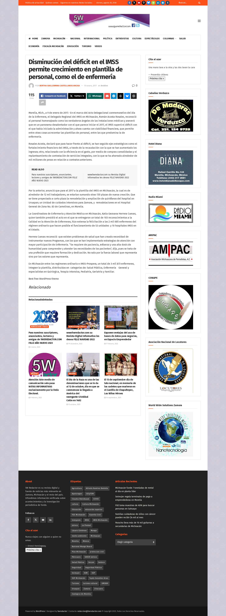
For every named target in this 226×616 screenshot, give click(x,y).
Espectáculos (152, 38)
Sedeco (101, 562)
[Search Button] (199, 3)
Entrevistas (122, 38)
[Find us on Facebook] (129, 3)
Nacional (75, 38)
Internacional (92, 38)
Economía (34, 46)
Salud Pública (78, 562)
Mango (94, 531)
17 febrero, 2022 (112, 344)
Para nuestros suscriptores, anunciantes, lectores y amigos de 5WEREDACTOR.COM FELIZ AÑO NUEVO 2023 (54, 177)
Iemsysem (76, 520)
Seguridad (76, 568)
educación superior (93, 510)
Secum (91, 562)
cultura (75, 504)
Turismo (86, 46)
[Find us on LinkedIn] (158, 3)
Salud (182, 38)
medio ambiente (79, 536)
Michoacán (59, 38)
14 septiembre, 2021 (113, 398)
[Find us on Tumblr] (168, 3)
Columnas (168, 38)
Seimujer (76, 573)
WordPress (40, 611)
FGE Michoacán (78, 515)
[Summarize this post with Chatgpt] (134, 96)
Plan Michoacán (79, 552)
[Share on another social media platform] (42, 102)
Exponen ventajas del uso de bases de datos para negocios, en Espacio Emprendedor (120, 336)
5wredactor (62, 611)
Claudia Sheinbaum (80, 499)
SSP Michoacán (78, 578)
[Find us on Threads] (144, 3)
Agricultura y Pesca (39, 327)
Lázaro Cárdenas (79, 531)
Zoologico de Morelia (81, 594)
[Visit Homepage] (109, 21)
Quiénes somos (52, 3)
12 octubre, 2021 (74, 404)
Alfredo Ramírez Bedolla (97, 488)
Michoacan (95, 536)
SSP (93, 573)
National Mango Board (82, 547)
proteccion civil (97, 552)
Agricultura (77, 488)
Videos (98, 46)
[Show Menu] (199, 21)
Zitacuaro (98, 589)
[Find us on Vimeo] (153, 3)
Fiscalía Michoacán (53, 46)
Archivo (104, 85)
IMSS (87, 520)
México (86, 541)
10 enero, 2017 (90, 85)
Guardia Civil (95, 515)
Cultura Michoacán (90, 504)
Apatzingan (77, 494)
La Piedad (86, 525)
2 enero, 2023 (35, 347)
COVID (96, 499)
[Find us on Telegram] (163, 3)
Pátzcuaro (76, 557)
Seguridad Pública (93, 568)
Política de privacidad (34, 3)
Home (35, 38)
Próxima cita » (157, 78)
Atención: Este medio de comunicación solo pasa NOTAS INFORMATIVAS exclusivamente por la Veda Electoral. (44, 386)
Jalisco (75, 525)
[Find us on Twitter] (134, 3)
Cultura (136, 38)
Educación (73, 46)
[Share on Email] (107, 96)
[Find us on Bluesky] (149, 3)
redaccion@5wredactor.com (89, 611)
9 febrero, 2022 (36, 398)
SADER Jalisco (91, 557)
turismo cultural (90, 583)
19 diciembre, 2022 (75, 344)
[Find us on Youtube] (139, 3)
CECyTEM (90, 494)
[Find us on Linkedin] (50, 520)
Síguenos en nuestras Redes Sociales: (76, 3)
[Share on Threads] (120, 96)
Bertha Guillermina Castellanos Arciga (60, 85)
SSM (86, 573)
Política (107, 38)
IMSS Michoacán (100, 520)
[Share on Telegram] (114, 96)
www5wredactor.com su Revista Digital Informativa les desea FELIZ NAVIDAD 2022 (82, 336)
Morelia (75, 541)
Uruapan (75, 589)
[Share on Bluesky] (127, 96)
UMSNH (105, 583)
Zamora (45, 38)
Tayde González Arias (98, 578)
